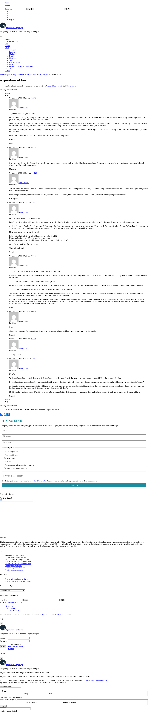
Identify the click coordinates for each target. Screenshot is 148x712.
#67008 (33, 339)
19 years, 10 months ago (54, 86)
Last (50, 694)
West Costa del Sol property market (17, 559)
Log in (11, 20)
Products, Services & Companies (21, 66)
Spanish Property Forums (15, 75)
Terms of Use (42, 481)
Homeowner (11, 458)
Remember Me (16, 644)
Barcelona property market (14, 555)
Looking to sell (11, 455)
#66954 (33, 311)
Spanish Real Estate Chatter (37, 75)
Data (6, 44)
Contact (7, 5)
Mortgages (13, 58)
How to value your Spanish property (18, 581)
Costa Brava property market (15, 557)
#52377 (33, 98)
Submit (3, 706)
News (7, 48)
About (7, 3)
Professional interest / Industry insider (20, 465)
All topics (12, 50)
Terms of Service (60, 614)
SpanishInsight (14, 28)
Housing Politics (15, 62)
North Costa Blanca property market (18, 562)
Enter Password (31, 702)
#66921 (34, 173)
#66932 (34, 202)
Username (4, 638)
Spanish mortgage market (14, 570)
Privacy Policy (32, 481)
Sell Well (8, 69)
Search (7, 71)
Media (8, 462)
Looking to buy (12, 451)
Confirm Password (69, 702)
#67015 (34, 358)
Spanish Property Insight (15, 602)
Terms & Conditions (12, 610)
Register (11, 649)
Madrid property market (13, 566)
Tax (10, 60)
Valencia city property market (15, 568)
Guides (7, 46)
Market (11, 54)
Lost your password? (15, 647)
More (11, 64)
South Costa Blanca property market (18, 564)
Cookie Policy (10, 608)
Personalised (13, 42)
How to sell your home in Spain (16, 579)
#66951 (33, 256)
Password (3, 641)
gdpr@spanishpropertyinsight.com (94, 680)
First (25, 694)
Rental (11, 56)
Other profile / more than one (17, 468)
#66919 (33, 147)
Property (12, 52)
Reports (7, 39)
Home (2, 75)
